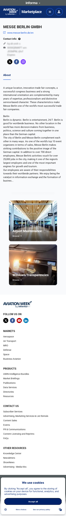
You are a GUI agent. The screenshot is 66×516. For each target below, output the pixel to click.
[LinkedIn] (26, 320)
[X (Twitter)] (9, 61)
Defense (7, 350)
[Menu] (50, 12)
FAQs (5, 438)
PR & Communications (14, 429)
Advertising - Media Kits (14, 467)
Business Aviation (12, 359)
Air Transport (9, 341)
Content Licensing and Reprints (18, 434)
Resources (8, 396)
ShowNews (8, 462)
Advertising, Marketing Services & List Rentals (25, 416)
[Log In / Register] (59, 12)
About (7, 75)
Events (6, 425)
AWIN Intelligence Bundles (16, 374)
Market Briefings (11, 378)
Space (6, 354)
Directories (8, 392)
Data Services (10, 387)
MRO (5, 345)
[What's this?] (19, 38)
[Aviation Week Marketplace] (22, 11)
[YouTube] (19, 320)
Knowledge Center (12, 453)
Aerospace (8, 336)
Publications (9, 383)
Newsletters (9, 458)
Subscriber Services (12, 411)
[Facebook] (16, 61)
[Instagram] (23, 61)
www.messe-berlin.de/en (20, 32)
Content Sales (10, 420)
